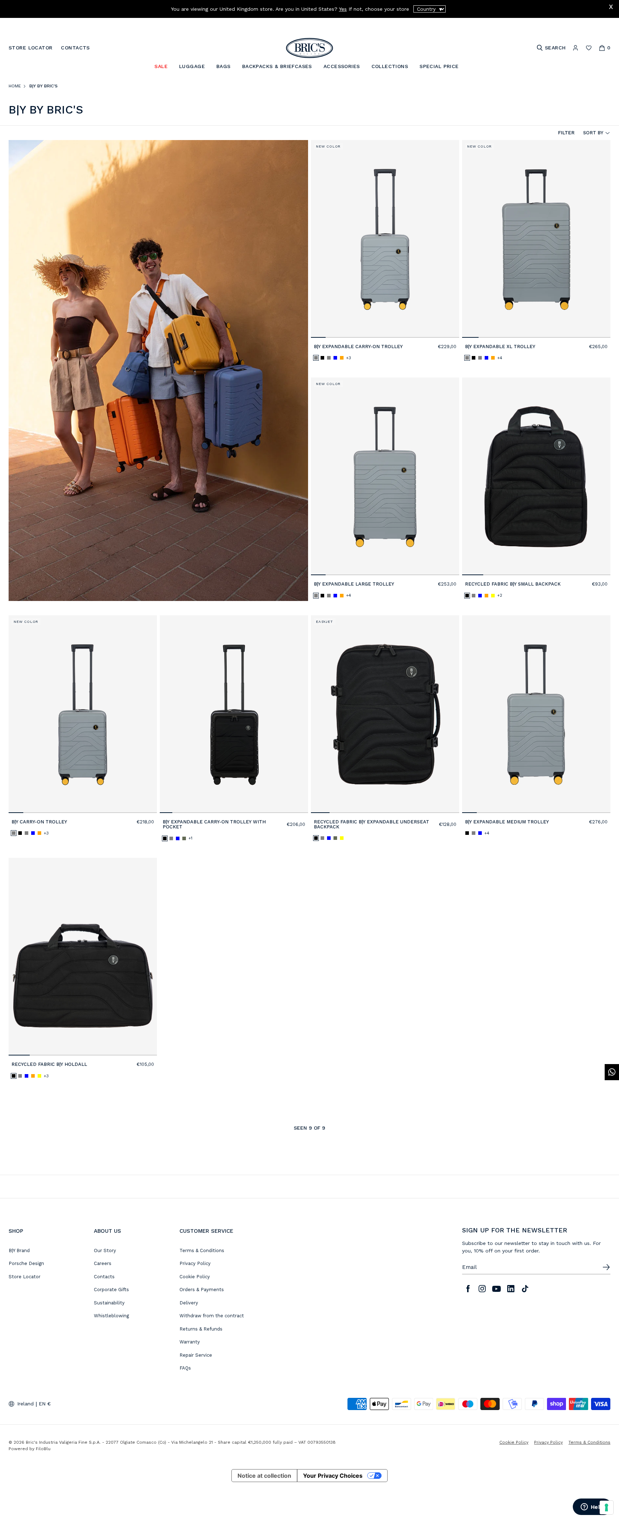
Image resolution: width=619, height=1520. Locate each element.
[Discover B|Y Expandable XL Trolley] (536, 239)
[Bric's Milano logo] (309, 48)
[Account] (575, 48)
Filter (566, 132)
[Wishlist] (588, 48)
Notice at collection (264, 1475)
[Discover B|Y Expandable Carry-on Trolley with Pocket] (234, 714)
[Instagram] (482, 1288)
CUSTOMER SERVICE (206, 1231)
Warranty (189, 1342)
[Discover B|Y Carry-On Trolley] (83, 714)
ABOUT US (107, 1231)
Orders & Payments (201, 1289)
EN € (45, 1403)
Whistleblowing (111, 1315)
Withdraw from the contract (211, 1315)
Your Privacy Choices (333, 1475)
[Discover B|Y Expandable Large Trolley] (385, 476)
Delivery (188, 1302)
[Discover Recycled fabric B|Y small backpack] (536, 476)
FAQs (185, 1368)
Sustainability (109, 1302)
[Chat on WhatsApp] (612, 1072)
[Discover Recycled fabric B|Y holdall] (83, 956)
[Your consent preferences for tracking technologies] (606, 1507)
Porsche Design (26, 1263)
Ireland (25, 1403)
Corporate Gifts (111, 1289)
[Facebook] (468, 1288)
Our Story (105, 1250)
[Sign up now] (606, 1267)
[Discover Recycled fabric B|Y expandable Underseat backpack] (385, 714)
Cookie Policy (194, 1276)
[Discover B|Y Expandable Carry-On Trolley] (385, 239)
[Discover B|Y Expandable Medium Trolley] (536, 714)
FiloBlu (43, 1448)
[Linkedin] (511, 1288)
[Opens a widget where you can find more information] (592, 1507)
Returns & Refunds (200, 1329)
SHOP (16, 1231)
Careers (102, 1263)
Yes (343, 9)
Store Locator (24, 1276)
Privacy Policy (195, 1263)
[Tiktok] (525, 1288)
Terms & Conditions (201, 1250)
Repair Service (195, 1355)
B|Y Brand (19, 1250)
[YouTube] (496, 1288)
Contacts (104, 1276)
